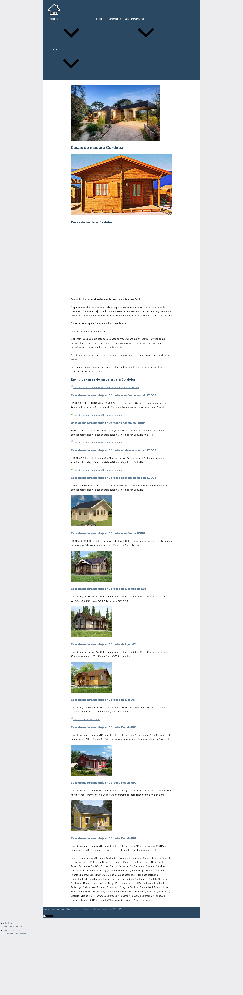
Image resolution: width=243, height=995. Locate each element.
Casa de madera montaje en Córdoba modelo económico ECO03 (113, 450)
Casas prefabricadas (134, 18)
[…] (165, 407)
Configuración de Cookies (14, 933)
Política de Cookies (11, 930)
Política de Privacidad (12, 926)
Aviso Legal (8, 923)
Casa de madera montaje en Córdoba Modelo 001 (103, 838)
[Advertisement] (121, 258)
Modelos (54, 18)
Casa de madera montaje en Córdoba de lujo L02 (103, 644)
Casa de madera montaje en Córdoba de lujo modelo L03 (108, 588)
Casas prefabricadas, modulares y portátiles (91, 909)
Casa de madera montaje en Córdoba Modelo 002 (103, 782)
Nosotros (100, 18)
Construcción (115, 18)
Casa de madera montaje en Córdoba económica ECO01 (108, 533)
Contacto (54, 49)
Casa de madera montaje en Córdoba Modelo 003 (103, 727)
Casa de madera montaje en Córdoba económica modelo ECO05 (113, 395)
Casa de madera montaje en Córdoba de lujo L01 (103, 699)
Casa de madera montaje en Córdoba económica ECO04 (108, 423)
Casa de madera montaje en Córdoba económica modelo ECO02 (113, 477)
